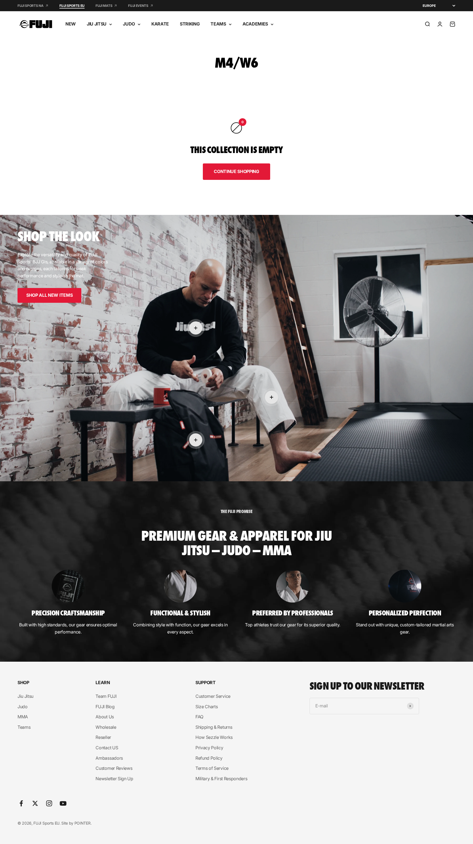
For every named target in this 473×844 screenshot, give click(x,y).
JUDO (129, 24)
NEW (70, 24)
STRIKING (190, 24)
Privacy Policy (209, 747)
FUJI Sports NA (31, 6)
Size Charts (206, 706)
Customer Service (212, 696)
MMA (23, 716)
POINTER (82, 823)
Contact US (107, 747)
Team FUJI (106, 696)
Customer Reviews (114, 768)
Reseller (103, 737)
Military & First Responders (221, 778)
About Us (105, 716)
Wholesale (106, 727)
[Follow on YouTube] (63, 803)
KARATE (160, 24)
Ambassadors (109, 758)
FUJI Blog (105, 706)
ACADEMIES (255, 24)
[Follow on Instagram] (49, 803)
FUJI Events (138, 6)
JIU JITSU (96, 24)
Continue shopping (236, 171)
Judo (23, 706)
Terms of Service (212, 768)
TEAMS (218, 24)
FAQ (199, 716)
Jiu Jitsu (25, 696)
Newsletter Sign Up (114, 778)
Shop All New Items (49, 295)
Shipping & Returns (213, 727)
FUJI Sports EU (72, 6)
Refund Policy (209, 758)
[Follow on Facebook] (21, 803)
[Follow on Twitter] (35, 803)
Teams (24, 727)
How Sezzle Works (214, 737)
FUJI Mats (104, 6)
